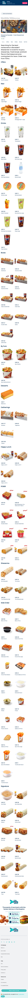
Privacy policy (3, 969)
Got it (3, 996)
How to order (3, 950)
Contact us (3, 972)
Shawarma (11, 17)
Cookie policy (21, 994)
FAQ (1, 963)
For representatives (4, 985)
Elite (2, 956)
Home (2, 17)
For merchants (3, 982)
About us (2, 947)
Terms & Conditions (4, 966)
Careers (2, 979)
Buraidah (6, 17)
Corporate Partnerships (5, 953)
